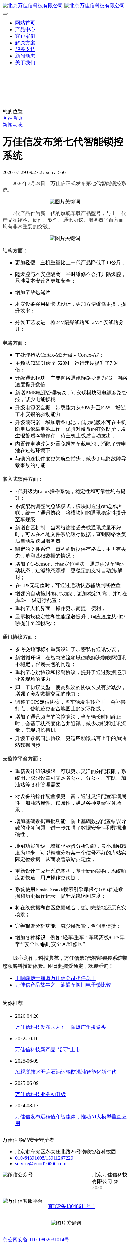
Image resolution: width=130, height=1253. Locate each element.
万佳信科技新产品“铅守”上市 (47, 1049)
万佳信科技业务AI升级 (40, 1094)
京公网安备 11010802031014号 (36, 1239)
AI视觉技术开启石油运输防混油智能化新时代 (65, 1072)
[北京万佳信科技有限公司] (65, 6)
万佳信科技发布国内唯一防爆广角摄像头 (60, 1027)
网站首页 (25, 23)
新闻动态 (13, 124)
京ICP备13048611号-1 (71, 1206)
